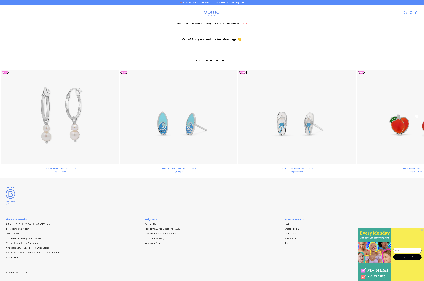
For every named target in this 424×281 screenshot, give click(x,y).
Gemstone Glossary (154, 238)
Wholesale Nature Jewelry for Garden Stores (27, 248)
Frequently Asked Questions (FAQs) (162, 229)
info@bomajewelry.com (17, 229)
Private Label (12, 257)
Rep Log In (290, 243)
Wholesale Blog (153, 243)
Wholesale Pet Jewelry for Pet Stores (23, 238)
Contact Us (150, 224)
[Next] (416, 116)
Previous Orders (293, 238)
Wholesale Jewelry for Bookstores (22, 243)
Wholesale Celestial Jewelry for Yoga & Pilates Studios (33, 252)
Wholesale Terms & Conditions (160, 233)
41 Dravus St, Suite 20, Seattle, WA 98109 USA (28, 224)
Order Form (290, 233)
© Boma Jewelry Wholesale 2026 (17, 272)
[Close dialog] (422, 230)
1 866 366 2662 (13, 233)
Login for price (60, 172)
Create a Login (292, 229)
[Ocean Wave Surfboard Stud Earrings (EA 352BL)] (178, 117)
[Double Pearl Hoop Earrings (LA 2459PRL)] (60, 117)
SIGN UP (407, 257)
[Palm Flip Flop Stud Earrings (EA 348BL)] (297, 117)
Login (287, 224)
